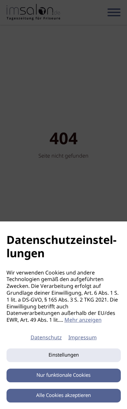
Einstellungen (64, 355)
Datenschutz (46, 338)
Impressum (82, 338)
